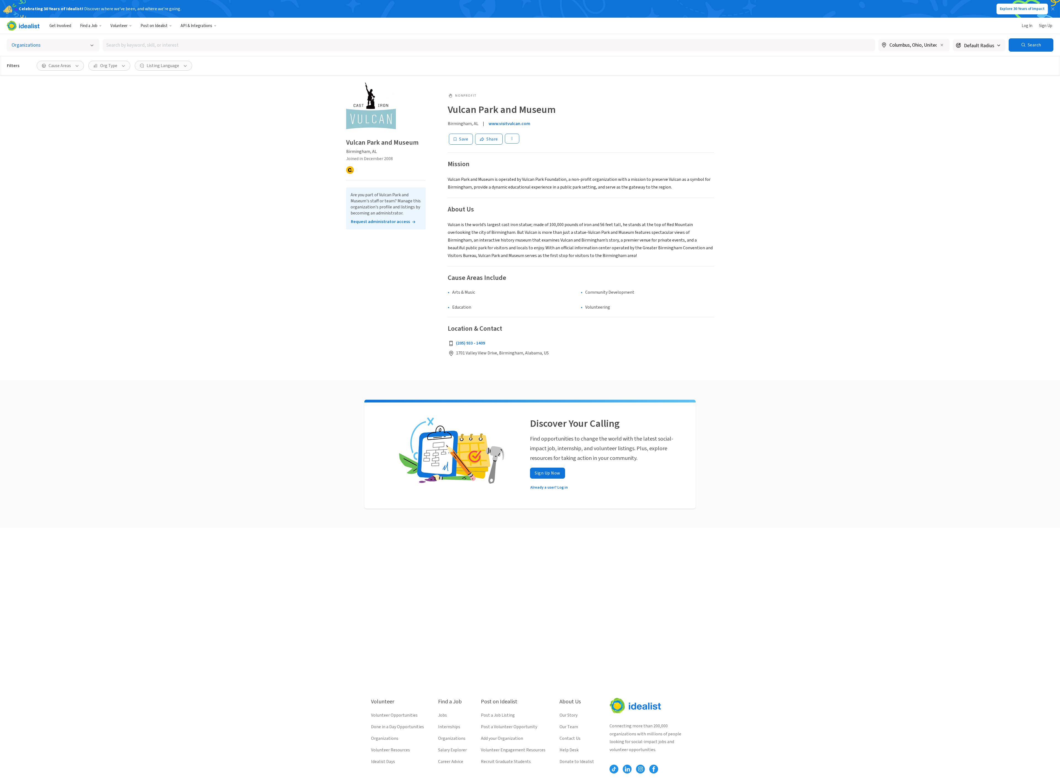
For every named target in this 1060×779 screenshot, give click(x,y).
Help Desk (569, 750)
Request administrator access (380, 222)
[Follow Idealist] (614, 769)
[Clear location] (942, 45)
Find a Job (88, 26)
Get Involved (60, 26)
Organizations (384, 738)
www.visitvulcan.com (509, 123)
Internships (449, 727)
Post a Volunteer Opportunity (509, 727)
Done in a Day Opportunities (397, 727)
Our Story (568, 715)
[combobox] (489, 45)
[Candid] (350, 170)
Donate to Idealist (577, 762)
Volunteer (119, 26)
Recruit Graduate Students (506, 762)
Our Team (569, 727)
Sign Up (1045, 26)
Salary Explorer (452, 750)
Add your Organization (502, 738)
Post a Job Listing (498, 715)
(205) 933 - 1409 (470, 343)
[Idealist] (23, 26)
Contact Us (570, 738)
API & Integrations (196, 26)
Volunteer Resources (390, 750)
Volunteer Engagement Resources (513, 750)
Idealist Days (383, 762)
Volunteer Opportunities (394, 715)
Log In (1027, 26)
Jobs (442, 715)
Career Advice (450, 762)
